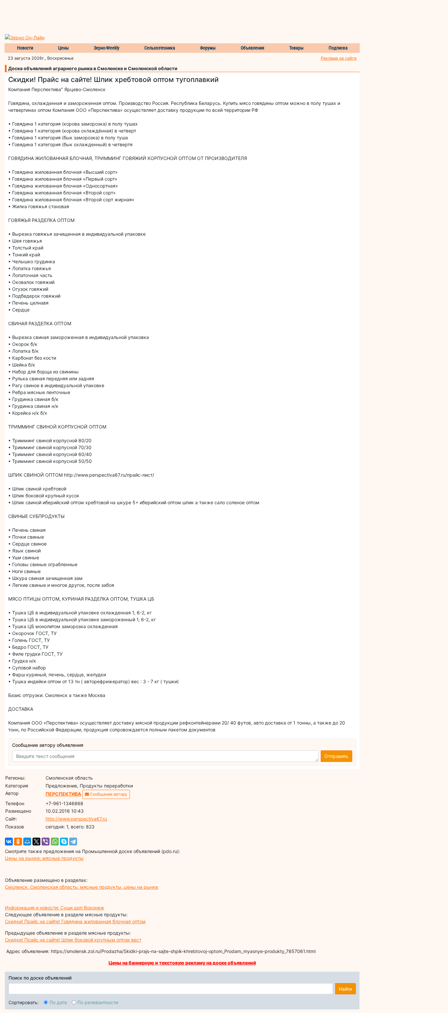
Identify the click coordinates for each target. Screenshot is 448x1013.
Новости (25, 47)
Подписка (338, 47)
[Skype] (64, 841)
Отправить (336, 756)
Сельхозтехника (159, 47)
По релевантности (97, 1002)
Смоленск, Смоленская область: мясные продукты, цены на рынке (81, 887)
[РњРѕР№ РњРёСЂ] (27, 841)
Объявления (252, 47)
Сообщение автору (108, 794)
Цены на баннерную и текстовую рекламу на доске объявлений (182, 962)
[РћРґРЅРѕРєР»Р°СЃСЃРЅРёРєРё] (18, 841)
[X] (36, 841)
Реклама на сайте (338, 58)
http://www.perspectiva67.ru (76, 819)
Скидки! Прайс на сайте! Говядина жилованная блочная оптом (75, 921)
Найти (345, 989)
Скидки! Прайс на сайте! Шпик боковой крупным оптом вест (73, 940)
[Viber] (46, 841)
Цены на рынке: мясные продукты (44, 858)
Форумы (208, 47)
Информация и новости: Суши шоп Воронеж (54, 907)
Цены (63, 47)
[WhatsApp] (55, 841)
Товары (296, 47)
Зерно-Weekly (106, 47)
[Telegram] (73, 841)
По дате (58, 1002)
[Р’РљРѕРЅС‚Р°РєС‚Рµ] (9, 841)
